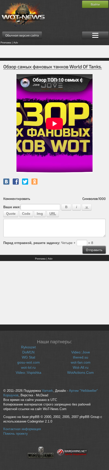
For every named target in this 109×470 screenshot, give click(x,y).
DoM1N (28, 352)
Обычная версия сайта (22, 35)
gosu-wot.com (28, 362)
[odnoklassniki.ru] (34, 182)
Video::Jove (80, 352)
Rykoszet (28, 347)
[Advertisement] (54, 51)
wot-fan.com (80, 362)
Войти (95, 4)
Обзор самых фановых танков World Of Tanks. (52, 66)
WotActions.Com (80, 372)
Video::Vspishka (28, 372)
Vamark (47, 391)
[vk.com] (6, 182)
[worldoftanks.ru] (41, 461)
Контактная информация (22, 429)
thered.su (80, 357)
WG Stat (28, 357)
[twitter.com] (25, 182)
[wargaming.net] (72, 461)
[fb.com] (16, 182)
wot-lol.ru (28, 367)
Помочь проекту (15, 433)
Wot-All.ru (80, 367)
